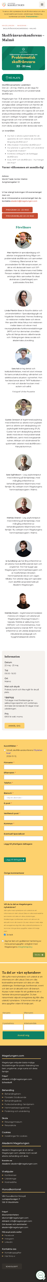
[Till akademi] (13, 4)
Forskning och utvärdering (17, 1111)
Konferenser (10, 1175)
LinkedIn (9, 1242)
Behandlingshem (13, 1094)
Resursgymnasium (13, 1122)
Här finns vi (10, 1256)
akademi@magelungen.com (24, 201)
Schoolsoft (12, 1266)
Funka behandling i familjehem (19, 1104)
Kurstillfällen (10, 746)
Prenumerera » (32, 16)
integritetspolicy (25, 947)
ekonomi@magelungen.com (15, 1218)
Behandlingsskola (13, 1101)
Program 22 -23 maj (17, 210)
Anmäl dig (14, 726)
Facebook (9, 1235)
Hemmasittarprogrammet (17, 1108)
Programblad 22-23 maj (20, 216)
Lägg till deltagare (14, 860)
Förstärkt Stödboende (15, 1097)
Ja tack (10, 935)
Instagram (9, 1239)
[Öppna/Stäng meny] (42, 4)
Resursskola (10, 1125)
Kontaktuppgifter (13, 1253)
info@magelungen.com (21, 1079)
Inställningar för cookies (16, 1136)
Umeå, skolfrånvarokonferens (24, 753)
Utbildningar (10, 1179)
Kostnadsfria (10, 1182)
